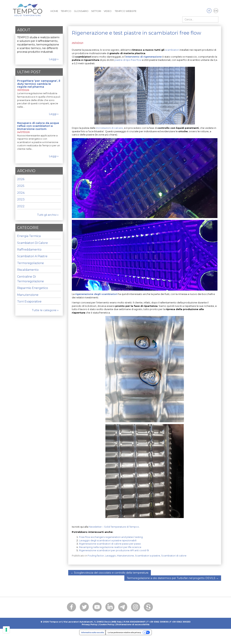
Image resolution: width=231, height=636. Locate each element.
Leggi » (53, 59)
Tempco (66, 11)
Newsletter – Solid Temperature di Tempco (114, 526)
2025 (20, 186)
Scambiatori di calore (173, 555)
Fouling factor (96, 555)
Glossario (81, 11)
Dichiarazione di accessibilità (132, 624)
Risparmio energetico (32, 288)
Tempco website (125, 11)
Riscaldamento (28, 269)
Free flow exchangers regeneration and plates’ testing (111, 537)
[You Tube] (97, 606)
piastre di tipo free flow (127, 59)
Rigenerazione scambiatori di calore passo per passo (110, 543)
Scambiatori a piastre (147, 555)
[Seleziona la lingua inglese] (215, 10)
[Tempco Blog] (27, 7)
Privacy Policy (89, 624)
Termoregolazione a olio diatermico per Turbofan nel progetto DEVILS (173, 578)
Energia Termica (29, 236)
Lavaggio (110, 555)
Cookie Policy (106, 624)
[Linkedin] (109, 606)
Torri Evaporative (29, 301)
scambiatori (172, 49)
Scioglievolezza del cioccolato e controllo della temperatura (109, 572)
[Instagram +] (135, 606)
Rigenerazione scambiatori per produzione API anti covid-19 (114, 550)
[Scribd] (148, 606)
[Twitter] (84, 606)
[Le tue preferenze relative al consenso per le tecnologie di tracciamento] (6, 629)
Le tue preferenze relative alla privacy (124, 632)
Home (54, 11)
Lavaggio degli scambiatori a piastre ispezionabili (107, 540)
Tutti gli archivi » (47, 214)
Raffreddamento (29, 249)
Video (108, 11)
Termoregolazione (30, 263)
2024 (21, 192)
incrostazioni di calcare (109, 127)
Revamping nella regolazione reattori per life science (110, 547)
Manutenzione (125, 555)
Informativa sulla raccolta (92, 632)
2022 (21, 206)
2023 (21, 199)
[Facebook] (71, 606)
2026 (20, 179)
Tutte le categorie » (45, 310)
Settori (96, 11)
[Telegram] (122, 606)
